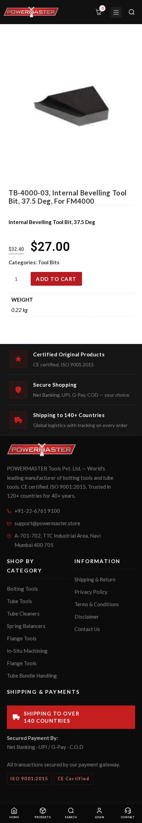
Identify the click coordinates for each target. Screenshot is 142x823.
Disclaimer (86, 616)
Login (99, 817)
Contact (128, 817)
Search (71, 817)
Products (42, 817)
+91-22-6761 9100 (37, 511)
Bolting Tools (22, 589)
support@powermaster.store (47, 523)
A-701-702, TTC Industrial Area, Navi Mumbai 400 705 (57, 540)
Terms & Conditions (96, 604)
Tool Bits (48, 262)
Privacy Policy (91, 592)
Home (14, 817)
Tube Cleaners (23, 613)
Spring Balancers (26, 626)
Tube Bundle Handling (32, 675)
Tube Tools (19, 601)
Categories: (23, 262)
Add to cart (56, 279)
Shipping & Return (94, 579)
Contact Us (87, 629)
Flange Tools (22, 638)
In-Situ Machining (27, 651)
